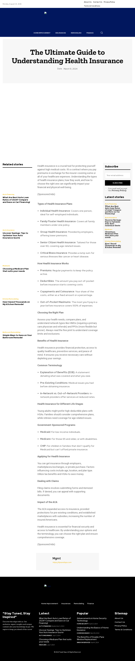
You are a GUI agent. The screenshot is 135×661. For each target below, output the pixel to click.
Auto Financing (8, 194)
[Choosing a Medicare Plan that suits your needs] (17, 252)
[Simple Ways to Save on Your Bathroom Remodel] (17, 318)
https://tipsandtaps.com (62, 562)
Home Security (83, 624)
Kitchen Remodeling (10, 299)
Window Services (83, 642)
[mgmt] (44, 561)
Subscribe (118, 183)
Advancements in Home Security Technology (92, 619)
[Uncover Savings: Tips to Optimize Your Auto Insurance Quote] (17, 216)
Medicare (6, 266)
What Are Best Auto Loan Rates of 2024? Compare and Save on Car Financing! (16, 199)
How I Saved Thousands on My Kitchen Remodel (16, 303)
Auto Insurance (9, 230)
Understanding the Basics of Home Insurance (93, 628)
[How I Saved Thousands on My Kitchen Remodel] (17, 285)
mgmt (57, 558)
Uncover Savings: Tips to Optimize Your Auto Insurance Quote (15, 235)
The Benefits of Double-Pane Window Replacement (90, 638)
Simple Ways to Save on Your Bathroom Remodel (17, 336)
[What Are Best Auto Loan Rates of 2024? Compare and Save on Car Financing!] (17, 181)
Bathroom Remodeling (11, 332)
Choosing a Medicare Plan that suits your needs (16, 269)
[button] (101, 32)
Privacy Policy (119, 190)
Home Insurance (83, 633)
